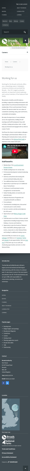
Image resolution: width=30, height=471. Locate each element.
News (10, 21)
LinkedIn (6, 240)
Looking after (20, 11)
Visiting (4, 8)
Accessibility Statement (9, 457)
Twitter (24, 238)
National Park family (19, 139)
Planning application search (11, 340)
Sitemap (16, 21)
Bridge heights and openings (11, 328)
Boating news (7, 326)
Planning (4, 15)
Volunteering (7, 347)
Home (6, 61)
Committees (7, 333)
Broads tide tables (8, 342)
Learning (19, 15)
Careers (22, 21)
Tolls (5, 345)
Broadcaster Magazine (10, 331)
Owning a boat (7, 338)
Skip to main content (21, 4)
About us (5, 21)
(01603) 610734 (8, 375)
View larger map (6, 432)
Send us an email (10, 379)
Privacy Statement (7, 453)
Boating (4, 11)
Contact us (5, 25)
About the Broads (21, 8)
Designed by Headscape (12, 462)
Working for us (9, 67)
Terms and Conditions (8, 449)
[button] (3, 382)
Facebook (19, 238)
